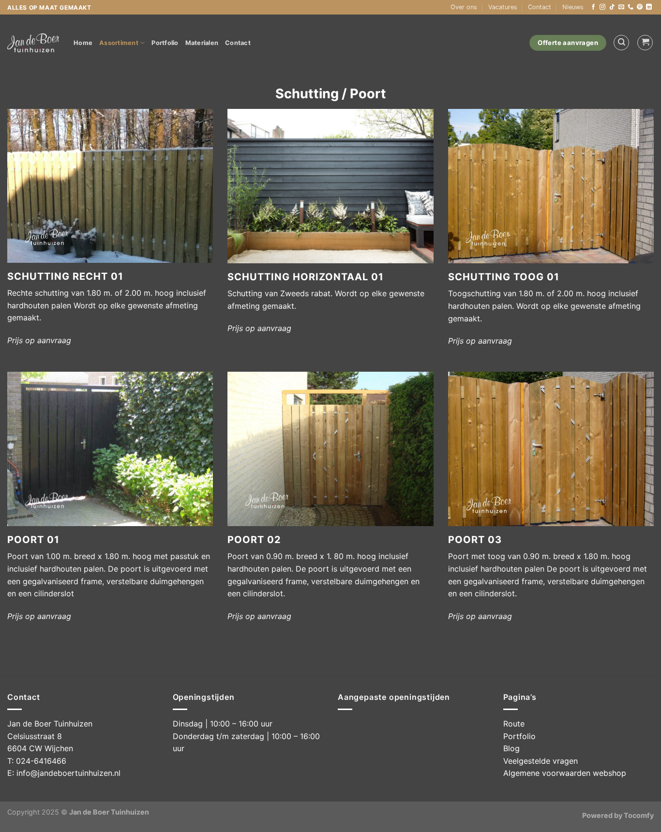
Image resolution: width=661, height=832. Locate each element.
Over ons (464, 7)
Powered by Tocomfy (618, 815)
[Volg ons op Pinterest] (640, 7)
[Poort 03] (551, 449)
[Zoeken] (621, 42)
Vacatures (502, 7)
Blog (511, 748)
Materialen (202, 42)
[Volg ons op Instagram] (602, 7)
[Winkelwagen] (645, 42)
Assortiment (118, 42)
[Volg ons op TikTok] (612, 7)
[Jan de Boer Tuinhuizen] (33, 42)
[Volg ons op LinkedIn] (649, 7)
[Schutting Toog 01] (551, 186)
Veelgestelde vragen (540, 761)
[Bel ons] (630, 7)
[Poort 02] (330, 449)
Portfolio (164, 42)
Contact (539, 7)
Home (83, 42)
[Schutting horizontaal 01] (330, 186)
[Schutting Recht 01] (110, 186)
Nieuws (573, 7)
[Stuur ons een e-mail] (621, 7)
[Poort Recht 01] (110, 449)
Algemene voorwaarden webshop (564, 773)
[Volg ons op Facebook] (593, 7)
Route (514, 723)
